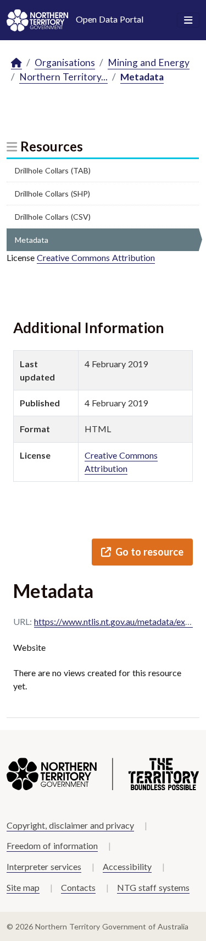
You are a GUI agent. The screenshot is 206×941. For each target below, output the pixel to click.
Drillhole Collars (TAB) (53, 170)
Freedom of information (52, 845)
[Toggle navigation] (188, 20)
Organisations (65, 62)
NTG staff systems (153, 887)
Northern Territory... (63, 77)
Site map (23, 887)
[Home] (16, 63)
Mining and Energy (149, 62)
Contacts (78, 887)
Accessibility (127, 866)
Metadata (142, 77)
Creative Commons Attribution (96, 257)
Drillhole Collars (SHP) (52, 193)
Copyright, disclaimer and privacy (70, 825)
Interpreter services (44, 866)
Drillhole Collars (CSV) (53, 216)
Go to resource (149, 552)
